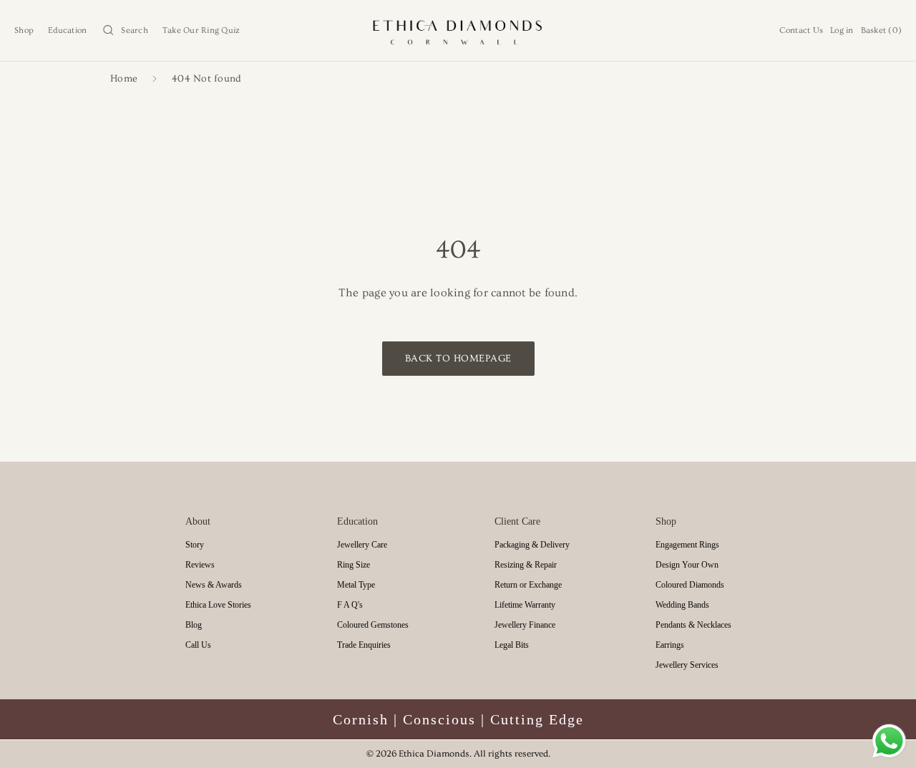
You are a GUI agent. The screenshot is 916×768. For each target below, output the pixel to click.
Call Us (198, 645)
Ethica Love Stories (218, 605)
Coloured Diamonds (690, 585)
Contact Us (801, 30)
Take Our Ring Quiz (201, 30)
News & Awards (213, 585)
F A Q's (350, 605)
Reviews (200, 565)
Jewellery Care (362, 545)
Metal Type (356, 585)
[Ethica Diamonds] (458, 30)
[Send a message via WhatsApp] (889, 741)
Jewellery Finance (524, 625)
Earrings (670, 645)
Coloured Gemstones (373, 625)
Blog (193, 625)
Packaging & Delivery (532, 545)
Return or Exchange (528, 585)
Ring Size (353, 565)
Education (67, 30)
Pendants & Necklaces (693, 625)
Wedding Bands (682, 605)
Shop (24, 30)
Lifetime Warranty (524, 605)
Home (123, 79)
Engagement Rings (687, 545)
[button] (124, 30)
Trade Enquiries (364, 645)
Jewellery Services (687, 665)
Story (194, 545)
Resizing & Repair (525, 565)
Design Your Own (687, 565)
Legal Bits (511, 645)
